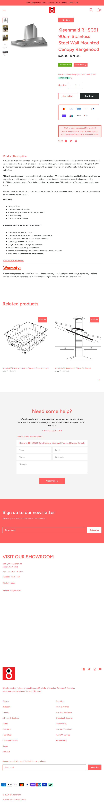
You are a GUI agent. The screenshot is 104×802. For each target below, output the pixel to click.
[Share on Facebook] (66, 141)
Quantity (62, 85)
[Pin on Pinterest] (76, 141)
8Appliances (15, 794)
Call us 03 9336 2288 (52, 430)
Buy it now (89, 96)
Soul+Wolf (22, 799)
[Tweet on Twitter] (71, 141)
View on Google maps (12, 590)
